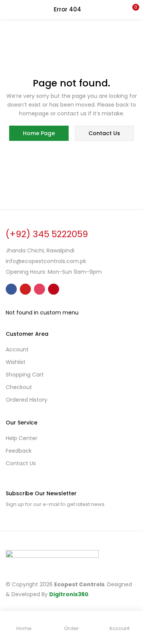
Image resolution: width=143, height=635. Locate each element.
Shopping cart (25, 374)
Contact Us (21, 463)
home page (39, 133)
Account (17, 349)
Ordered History (26, 400)
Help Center (21, 438)
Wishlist (16, 362)
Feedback (19, 451)
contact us (104, 133)
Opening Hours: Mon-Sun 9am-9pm (54, 272)
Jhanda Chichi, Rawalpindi (40, 250)
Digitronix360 (68, 594)
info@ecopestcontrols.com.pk (46, 261)
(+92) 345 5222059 (47, 234)
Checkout (19, 387)
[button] (131, 9)
